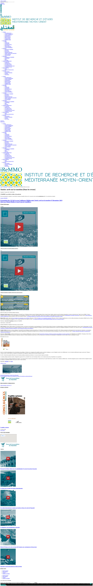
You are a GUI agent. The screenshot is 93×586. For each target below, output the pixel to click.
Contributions (7, 58)
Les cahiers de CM (8, 63)
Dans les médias (7, 37)
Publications (5, 56)
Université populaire (8, 44)
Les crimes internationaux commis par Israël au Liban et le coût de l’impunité (17, 507)
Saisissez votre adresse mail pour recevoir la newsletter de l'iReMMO (12, 582)
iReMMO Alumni (8, 39)
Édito (6, 59)
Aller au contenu (3, 0)
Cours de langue (7, 55)
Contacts (4, 572)
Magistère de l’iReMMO (9, 49)
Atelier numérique (8, 54)
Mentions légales (5, 570)
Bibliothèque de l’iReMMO (9, 57)
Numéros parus (7, 107)
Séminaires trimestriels (8, 52)
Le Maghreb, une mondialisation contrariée (10, 527)
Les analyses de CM (8, 64)
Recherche (4, 70)
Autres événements (8, 46)
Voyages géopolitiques (8, 47)
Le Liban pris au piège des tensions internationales (11, 488)
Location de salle (7, 38)
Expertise (6, 73)
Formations (4, 48)
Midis (6, 41)
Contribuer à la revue (8, 66)
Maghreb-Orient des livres (9, 69)
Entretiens (6, 60)
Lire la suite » (2, 430)
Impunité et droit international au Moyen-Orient (11, 566)
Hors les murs (7, 45)
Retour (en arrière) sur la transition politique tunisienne (9, 248)
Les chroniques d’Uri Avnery (10, 65)
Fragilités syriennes (4, 427)
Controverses (7, 42)
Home (1, 186)
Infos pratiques (5, 571)
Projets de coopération (8, 72)
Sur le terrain (7, 74)
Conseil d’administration (9, 33)
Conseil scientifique (8, 34)
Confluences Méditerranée (7, 61)
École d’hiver (7, 51)
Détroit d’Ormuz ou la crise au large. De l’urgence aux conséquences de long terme (18, 547)
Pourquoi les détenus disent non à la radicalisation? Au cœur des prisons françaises (18, 468)
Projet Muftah (7, 71)
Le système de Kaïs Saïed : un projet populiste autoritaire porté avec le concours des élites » (48, 319)
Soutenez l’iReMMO (6, 573)
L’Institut (4, 76)
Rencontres (4, 40)
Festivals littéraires (6, 67)
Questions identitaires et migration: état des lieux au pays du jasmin (11, 292)
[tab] (46, 229)
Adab (6, 68)
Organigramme (7, 35)
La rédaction (7, 106)
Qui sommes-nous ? (8, 77)
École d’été (7, 50)
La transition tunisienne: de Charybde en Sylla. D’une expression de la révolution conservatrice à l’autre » (45, 316)
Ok (90, 583)
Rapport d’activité (8, 36)
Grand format (7, 43)
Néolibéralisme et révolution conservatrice (72, 315)
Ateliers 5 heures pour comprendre (10, 53)
